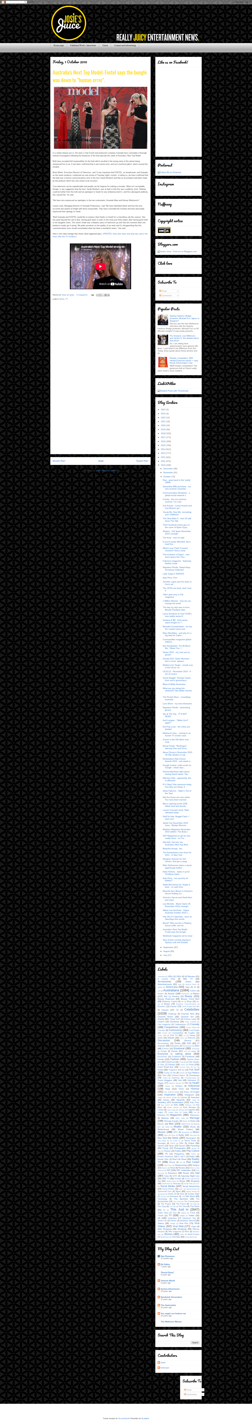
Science (188, 1179)
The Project (166, 1204)
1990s (178, 977)
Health (195, 1083)
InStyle (160, 1097)
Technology (162, 1199)
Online (191, 1143)
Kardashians (177, 1102)
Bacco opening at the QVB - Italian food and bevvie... (175, 804)
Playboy (167, 1151)
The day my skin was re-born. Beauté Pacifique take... (176, 608)
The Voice (195, 1206)
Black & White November (174, 684)
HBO (186, 1083)
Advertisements (165, 984)
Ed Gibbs (165, 1264)
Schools (178, 1179)
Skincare (176, 1184)
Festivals (182, 1062)
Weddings (182, 1229)
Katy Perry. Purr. (170, 577)
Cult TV (174, 1035)
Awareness (185, 994)
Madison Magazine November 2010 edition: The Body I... (176, 830)
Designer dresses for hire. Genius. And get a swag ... (176, 860)
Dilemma (191, 1038)
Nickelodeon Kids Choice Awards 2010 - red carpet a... (177, 760)
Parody (165, 1148)
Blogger (145, 1418)
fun (183, 1070)
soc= (197, 1183)
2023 (163, 413)
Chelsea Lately (190, 1019)
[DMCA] (164, 232)
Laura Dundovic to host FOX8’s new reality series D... (177, 615)
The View (183, 1206)
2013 (163, 453)
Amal (179, 984)
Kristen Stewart (173, 1107)
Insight (196, 1092)
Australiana (171, 990)
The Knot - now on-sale (173, 537)
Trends (160, 1216)
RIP (168, 1170)
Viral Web (178, 1226)
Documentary (163, 1043)
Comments (166, 295)
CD (177, 1010)
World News (164, 1237)
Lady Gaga (171, 1110)
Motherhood (163, 1129)
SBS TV (165, 1178)
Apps (187, 987)
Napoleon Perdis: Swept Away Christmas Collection (176, 568)
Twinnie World (168, 1280)
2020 (163, 425)
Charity (161, 1019)
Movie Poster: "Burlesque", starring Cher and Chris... (175, 747)
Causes (165, 1010)
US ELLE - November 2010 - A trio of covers (177, 672)
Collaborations (180, 1025)
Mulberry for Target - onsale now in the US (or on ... (178, 666)
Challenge (172, 1014)
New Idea (193, 1135)
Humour (195, 1088)
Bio (182, 1001)
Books (167, 1004)
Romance (172, 1173)
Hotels (181, 1089)
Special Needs (191, 1189)
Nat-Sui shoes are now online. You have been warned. (176, 798)
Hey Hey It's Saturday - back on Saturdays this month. (177, 917)
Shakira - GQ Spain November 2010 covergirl (177, 532)
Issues (166, 1100)
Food (191, 1064)
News (62, 299)
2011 (163, 461)
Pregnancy (179, 1154)
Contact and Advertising (125, 45)
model (167, 1127)
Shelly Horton (171, 1181)
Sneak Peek (188, 1183)
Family (161, 1059)
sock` (181, 1189)
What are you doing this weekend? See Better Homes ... (177, 690)
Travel (105, 45)
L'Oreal (160, 1110)
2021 (163, 421)
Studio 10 (172, 1194)
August (166, 951)
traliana (183, 1213)
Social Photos (168, 1189)
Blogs (189, 1002)
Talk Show (190, 1196)
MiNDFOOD (185, 1124)
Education (174, 1046)
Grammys (176, 1078)
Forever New (185, 1067)
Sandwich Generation (171, 1297)
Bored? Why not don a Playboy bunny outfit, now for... (177, 924)
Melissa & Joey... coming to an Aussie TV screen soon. (177, 734)
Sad (197, 1173)
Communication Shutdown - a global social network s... (176, 494)
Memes (161, 1124)
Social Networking (191, 1186)
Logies (160, 1112)
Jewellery (162, 1102)
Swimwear (174, 1196)
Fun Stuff (194, 1069)
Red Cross (168, 1165)
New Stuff (162, 1138)
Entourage (195, 1049)
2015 (163, 445)
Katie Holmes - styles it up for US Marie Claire (176, 873)
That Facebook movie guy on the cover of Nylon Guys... (176, 526)
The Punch (181, 1204)
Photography (180, 1148)
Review (181, 1168)
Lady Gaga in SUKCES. (173, 574)
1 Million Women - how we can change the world (177, 602)
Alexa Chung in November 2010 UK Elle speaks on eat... (177, 753)
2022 (163, 417)
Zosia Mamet (189, 1237)
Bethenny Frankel (169, 1002)
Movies (162, 1132)
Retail (172, 1168)
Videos (161, 1223)
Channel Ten (187, 1017)
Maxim (185, 1121)
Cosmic (164, 1033)
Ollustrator (124, 1418)
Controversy (175, 1030)
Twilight (182, 1215)
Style (182, 1194)
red (181, 1162)
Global (165, 1078)
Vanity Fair (162, 1221)
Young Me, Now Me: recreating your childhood (177, 513)
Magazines (176, 1115)
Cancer (173, 1006)
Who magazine (174, 1232)
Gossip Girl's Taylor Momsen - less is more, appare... (176, 659)
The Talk (172, 1206)
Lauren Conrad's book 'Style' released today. (176, 811)
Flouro (183, 1065)
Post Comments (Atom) (106, 470)
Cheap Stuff (175, 1019)
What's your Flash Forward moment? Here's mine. (175, 549)
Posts (164, 291)
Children (161, 1022)
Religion (196, 1165)
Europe (164, 1051)
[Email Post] (92, 294)
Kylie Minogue (189, 1107)
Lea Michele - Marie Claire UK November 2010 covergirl (176, 905)
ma (195, 1112)
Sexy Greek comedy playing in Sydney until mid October (177, 941)
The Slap (193, 1204)
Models (178, 1126)
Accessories (164, 981)
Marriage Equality (171, 1121)
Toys (175, 1213)
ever (185, 1051)
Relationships (181, 1165)
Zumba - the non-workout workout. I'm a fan (174, 500)
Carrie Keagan (187, 1006)
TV (66, 299)
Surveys (164, 1196)
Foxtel (160, 1070)
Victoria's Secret (187, 1220)
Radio (192, 1156)
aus (159, 991)
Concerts (161, 1030)
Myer (166, 1135)
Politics (178, 1151)
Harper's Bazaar (175, 1083)
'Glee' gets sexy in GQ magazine (173, 595)
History (167, 1086)
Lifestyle (181, 1110)
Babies (196, 993)
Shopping (195, 1181)
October (167, 476)
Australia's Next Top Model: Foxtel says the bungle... (175, 930)
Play (159, 1151)
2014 (163, 449)
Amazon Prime (191, 984)
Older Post (142, 460)
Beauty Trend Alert (190, 999)
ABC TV (188, 979)
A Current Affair (166, 979)
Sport (178, 1191)
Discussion (164, 1040)
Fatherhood (170, 1062)
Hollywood (193, 1085)
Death (160, 1038)
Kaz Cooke (165, 1105)
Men (171, 1123)
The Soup (162, 1206)
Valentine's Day (189, 1218)
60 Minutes (190, 976)
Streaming (161, 1194)
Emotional (179, 1048)
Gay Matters (193, 1072)
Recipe (172, 1162)
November (168, 472)
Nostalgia (162, 1143)
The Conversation (191, 1201)
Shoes (182, 1181)
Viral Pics (183, 1223)
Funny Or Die (170, 1073)
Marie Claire (180, 1118)
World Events (193, 1234)
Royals (186, 1173)
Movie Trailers (185, 1129)
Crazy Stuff (162, 1035)
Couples (191, 1033)
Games (182, 1073)
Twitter (191, 1215)
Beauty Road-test (166, 999)
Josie (163, 1362)
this (164, 1210)
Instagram (189, 1095)
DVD (189, 1043)
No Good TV (175, 1141)
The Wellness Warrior (171, 1321)
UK (159, 1218)
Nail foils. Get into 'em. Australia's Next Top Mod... (176, 843)
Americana (171, 987)
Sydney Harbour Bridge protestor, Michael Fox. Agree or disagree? (184, 318)
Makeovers (194, 1115)
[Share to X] (103, 295)
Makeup (165, 1118)
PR (166, 1154)
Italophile (180, 1100)
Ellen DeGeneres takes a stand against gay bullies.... (177, 866)
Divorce (187, 1040)
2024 (163, 409)
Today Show (163, 1213)
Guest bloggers (165, 1080)
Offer (181, 1143)
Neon (173, 1135)
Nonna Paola (190, 1141)
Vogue (193, 1226)
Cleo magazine (164, 1025)
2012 (163, 457)
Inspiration (170, 1094)
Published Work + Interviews (83, 45)
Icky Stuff (167, 1092)
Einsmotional (187, 1046)
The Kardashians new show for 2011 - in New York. (177, 853)
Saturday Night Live (190, 1176)
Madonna (161, 1115)
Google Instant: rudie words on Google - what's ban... (177, 766)
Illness (186, 1092)
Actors (188, 981)
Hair (180, 1080)
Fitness (171, 1064)
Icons (177, 1092)
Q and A (182, 1157)
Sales (166, 1176)
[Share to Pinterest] (108, 295)
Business (162, 1006)
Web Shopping (165, 1229)
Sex (159, 1181)
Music (196, 1132)
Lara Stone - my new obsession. (177, 703)
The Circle (177, 1201)
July (165, 955)
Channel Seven (165, 1017)
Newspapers (191, 1138)
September (168, 947)
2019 (163, 429)
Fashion (174, 1059)
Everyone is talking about (174, 1053)
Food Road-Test (165, 1067)
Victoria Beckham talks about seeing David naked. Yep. (176, 772)
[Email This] (97, 295)
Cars (197, 1006)
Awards (171, 993)
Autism (161, 994)
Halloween (192, 1080)
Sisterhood (166, 1183)
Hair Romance (168, 1256)
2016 (163, 441)
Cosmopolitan (177, 1033)
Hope (167, 1089)
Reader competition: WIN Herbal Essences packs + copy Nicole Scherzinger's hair (184, 360)
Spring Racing (191, 1191)
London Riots (173, 1112)
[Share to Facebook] (105, 295)
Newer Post (59, 460)
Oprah (171, 1146)
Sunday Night (193, 1194)
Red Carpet (192, 1162)
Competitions (171, 1027)
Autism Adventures (170, 1289)
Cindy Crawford (190, 1022)
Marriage (194, 1118)
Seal (195, 1179)
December (168, 468)
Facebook (190, 1056)
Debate (171, 1038)
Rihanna (160, 1170)
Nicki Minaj (162, 1141)
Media (192, 1121)
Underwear (172, 1218)
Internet (184, 1098)
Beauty (188, 996)
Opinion (161, 1146)
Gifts (164, 1075)
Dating (192, 1035)
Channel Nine (187, 1014)
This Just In (179, 1209)
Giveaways (194, 1075)
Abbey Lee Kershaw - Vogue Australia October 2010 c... (176, 911)
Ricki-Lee (193, 1168)
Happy (161, 1083)
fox (195, 1067)
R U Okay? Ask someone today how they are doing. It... (177, 785)
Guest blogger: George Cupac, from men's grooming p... (177, 679)
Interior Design (171, 1097)
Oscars (182, 1145)
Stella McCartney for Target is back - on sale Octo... (176, 885)
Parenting (194, 1145)
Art (195, 987)
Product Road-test (165, 1157)
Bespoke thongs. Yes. (173, 848)
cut (184, 1035)
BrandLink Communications (186, 1004)
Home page (59, 45)
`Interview (161, 976)
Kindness (188, 1105)
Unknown (165, 1368)
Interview (195, 1097)
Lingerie (191, 1110)
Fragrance (173, 1070)
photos (194, 1148)
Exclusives (162, 1057)
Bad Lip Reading (171, 996)
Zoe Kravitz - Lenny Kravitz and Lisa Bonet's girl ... (177, 506)
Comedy (194, 1024)
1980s (170, 977)
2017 (163, 437)
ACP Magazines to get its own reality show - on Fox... (176, 837)
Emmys (165, 1049)
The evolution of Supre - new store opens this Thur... (176, 555)
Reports (164, 1168)
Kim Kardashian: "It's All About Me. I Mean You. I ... (176, 647)
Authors (193, 991)
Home (101, 460)
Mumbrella (185, 1132)
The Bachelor (181, 1199)
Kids (176, 1105)
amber (160, 987)
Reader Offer (163, 1159)
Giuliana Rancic (178, 1075)
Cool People (194, 1030)
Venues (173, 1221)
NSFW (172, 1143)
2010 (163, 465)
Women (168, 1234)
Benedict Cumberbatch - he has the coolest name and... (177, 627)
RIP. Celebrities (184, 1170)
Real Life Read (179, 1159)
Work (182, 1234)
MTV (176, 1132)
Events (174, 1051)
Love (185, 1112)
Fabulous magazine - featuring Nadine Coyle (177, 562)
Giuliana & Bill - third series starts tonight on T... (175, 621)
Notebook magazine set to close (177, 936)
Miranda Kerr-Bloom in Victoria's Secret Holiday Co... (177, 892)
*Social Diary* (167, 1272)
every (193, 1051)
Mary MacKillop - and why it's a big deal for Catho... (177, 634)
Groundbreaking (190, 1078)
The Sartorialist (168, 1305)
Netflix (181, 1135)
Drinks (178, 1043)
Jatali (194, 1100)
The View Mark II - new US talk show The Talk (177, 519)
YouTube (176, 1237)
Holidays (179, 1086)
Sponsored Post (165, 1191)
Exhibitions (176, 1057)
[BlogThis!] (100, 295)
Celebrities (191, 1009)
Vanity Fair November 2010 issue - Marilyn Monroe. (175, 824)
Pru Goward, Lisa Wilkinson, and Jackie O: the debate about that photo (184, 338)
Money (193, 1127)
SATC (175, 1176)
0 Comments (82, 294)
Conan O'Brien (191, 1027)
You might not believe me (173, 1313)
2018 (163, 433)
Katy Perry (194, 1102)
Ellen (197, 1046)
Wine (187, 1232)
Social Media (167, 1186)
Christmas (174, 1021)
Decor (182, 1038)
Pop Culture (193, 1150)
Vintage (172, 1223)
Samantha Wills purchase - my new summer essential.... (177, 487)
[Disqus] (100, 340)
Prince (193, 1154)
